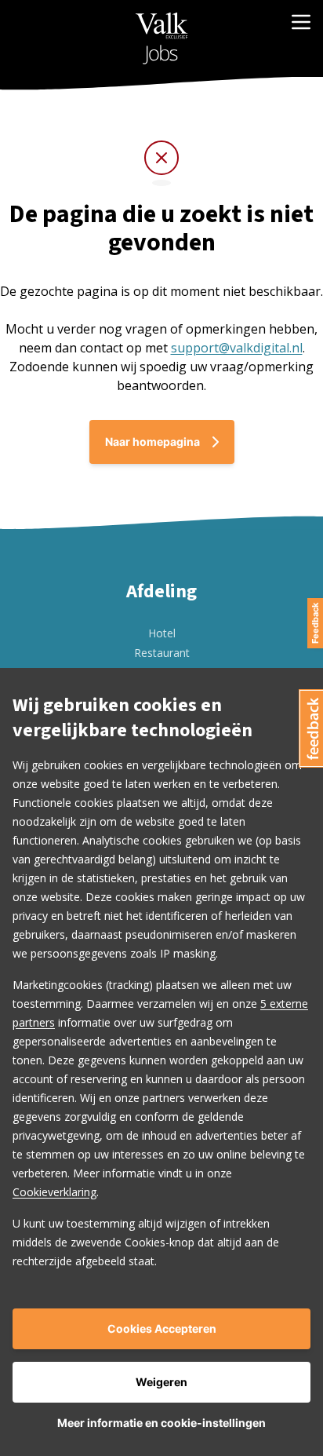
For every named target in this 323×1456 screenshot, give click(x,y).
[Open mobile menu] (301, 22)
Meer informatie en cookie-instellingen (161, 1422)
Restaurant (162, 652)
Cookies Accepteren (161, 1328)
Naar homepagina (152, 441)
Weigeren (161, 1381)
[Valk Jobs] (162, 38)
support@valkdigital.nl (237, 347)
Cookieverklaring (54, 1191)
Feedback (315, 623)
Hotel (162, 633)
